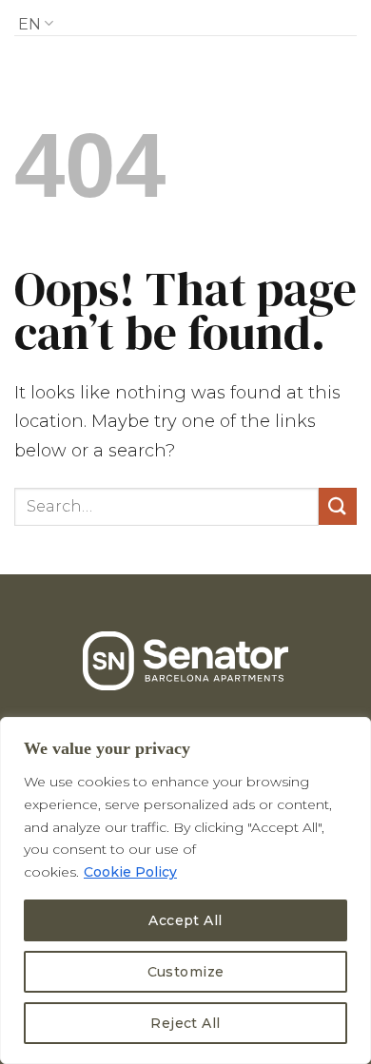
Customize (186, 971)
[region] (185, 890)
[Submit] (338, 506)
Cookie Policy (130, 871)
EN (29, 24)
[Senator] (185, 20)
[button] (328, 18)
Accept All (185, 920)
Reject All (185, 1023)
